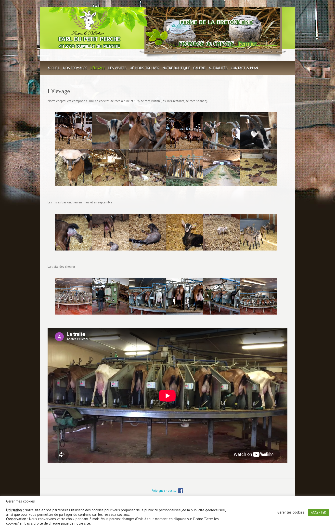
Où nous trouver (144, 68)
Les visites (117, 68)
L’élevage (97, 68)
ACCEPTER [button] (318, 512)
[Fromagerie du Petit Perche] (167, 34)
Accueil (54, 68)
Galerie (199, 68)
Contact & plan (244, 68)
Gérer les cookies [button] (290, 512)
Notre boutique (176, 68)
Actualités (218, 68)
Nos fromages (75, 68)
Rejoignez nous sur (165, 491)
